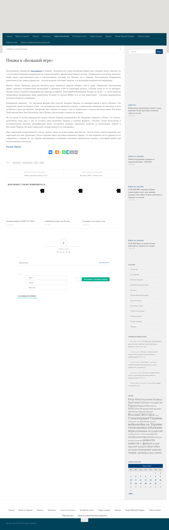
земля (144, 434)
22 (156, 483)
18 (136, 483)
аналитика (144, 421)
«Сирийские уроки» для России (57, 221)
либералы (158, 437)
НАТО (131, 408)
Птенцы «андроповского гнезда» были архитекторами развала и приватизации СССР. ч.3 (143, 354)
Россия (133, 414)
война (132, 424)
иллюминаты (151, 434)
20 (145, 483)
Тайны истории (143, 36)
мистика (139, 440)
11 (136, 480)
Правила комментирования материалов (35, 42)
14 (150, 480)
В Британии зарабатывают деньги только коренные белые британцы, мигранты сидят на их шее (144, 110)
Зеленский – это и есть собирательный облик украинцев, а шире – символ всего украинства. (143, 364)
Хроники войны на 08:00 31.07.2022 (20, 221)
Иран (148, 405)
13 (145, 480)
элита (36, 163)
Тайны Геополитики (61, 36)
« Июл (130, 493)
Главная (9, 36)
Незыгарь (144, 408)
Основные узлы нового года (94, 221)
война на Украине (149, 424)
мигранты (131, 440)
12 (141, 480)
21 (150, 483)
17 (131, 483)
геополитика (16, 163)
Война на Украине (22, 36)
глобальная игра (27, 163)
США (150, 414)
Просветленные (135, 300)
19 (141, 483)
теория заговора (138, 452)
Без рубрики (134, 274)
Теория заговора (96, 36)
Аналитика (46, 36)
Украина (108, 36)
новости (149, 440)
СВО (142, 414)
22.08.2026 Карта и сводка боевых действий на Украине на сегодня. (141, 244)
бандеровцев (36, 70)
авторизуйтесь (104, 262)
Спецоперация (138, 418)
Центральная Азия (134, 421)
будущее (153, 421)
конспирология (145, 437)
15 (156, 480)
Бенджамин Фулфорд (151, 399)
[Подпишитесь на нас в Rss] (161, 524)
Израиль (142, 405)
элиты (42, 163)
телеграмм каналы (149, 449)
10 (131, 480)
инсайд (132, 437)
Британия (133, 402)
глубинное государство (149, 431)
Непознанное (155, 408)
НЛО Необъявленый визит (139, 285)
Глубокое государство (151, 402)
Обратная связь (11, 42)
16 (160, 480)
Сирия (156, 415)
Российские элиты (79, 36)
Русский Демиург (13, 146)
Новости (36, 36)
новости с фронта (140, 443)
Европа (132, 405)
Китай (153, 406)
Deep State (134, 399)
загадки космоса (134, 434)
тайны (149, 446)
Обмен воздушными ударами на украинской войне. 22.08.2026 (141, 160)
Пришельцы (133, 411)
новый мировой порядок (143, 445)
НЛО (137, 408)
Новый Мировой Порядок (124, 36)
